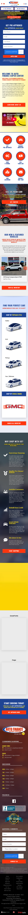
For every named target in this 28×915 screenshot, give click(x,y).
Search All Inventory (14, 423)
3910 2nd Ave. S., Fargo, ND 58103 (12, 755)
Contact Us (14, 861)
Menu (25, 4)
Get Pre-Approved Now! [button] (14, 17)
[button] (4, 407)
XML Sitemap (19, 887)
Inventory (7, 883)
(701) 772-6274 (7, 750)
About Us (7, 878)
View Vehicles (21, 8)
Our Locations (19, 876)
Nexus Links (19, 888)
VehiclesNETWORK (7, 900)
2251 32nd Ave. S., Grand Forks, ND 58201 (13, 748)
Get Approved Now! (14, 712)
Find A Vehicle (7, 888)
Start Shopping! (14, 551)
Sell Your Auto (7, 890)
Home (7, 876)
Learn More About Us (14, 105)
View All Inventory (14, 288)
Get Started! (14, 202)
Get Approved (7, 8)
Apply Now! (14, 56)
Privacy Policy (19, 881)
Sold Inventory (19, 883)
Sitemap (19, 885)
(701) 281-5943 (8, 757)
